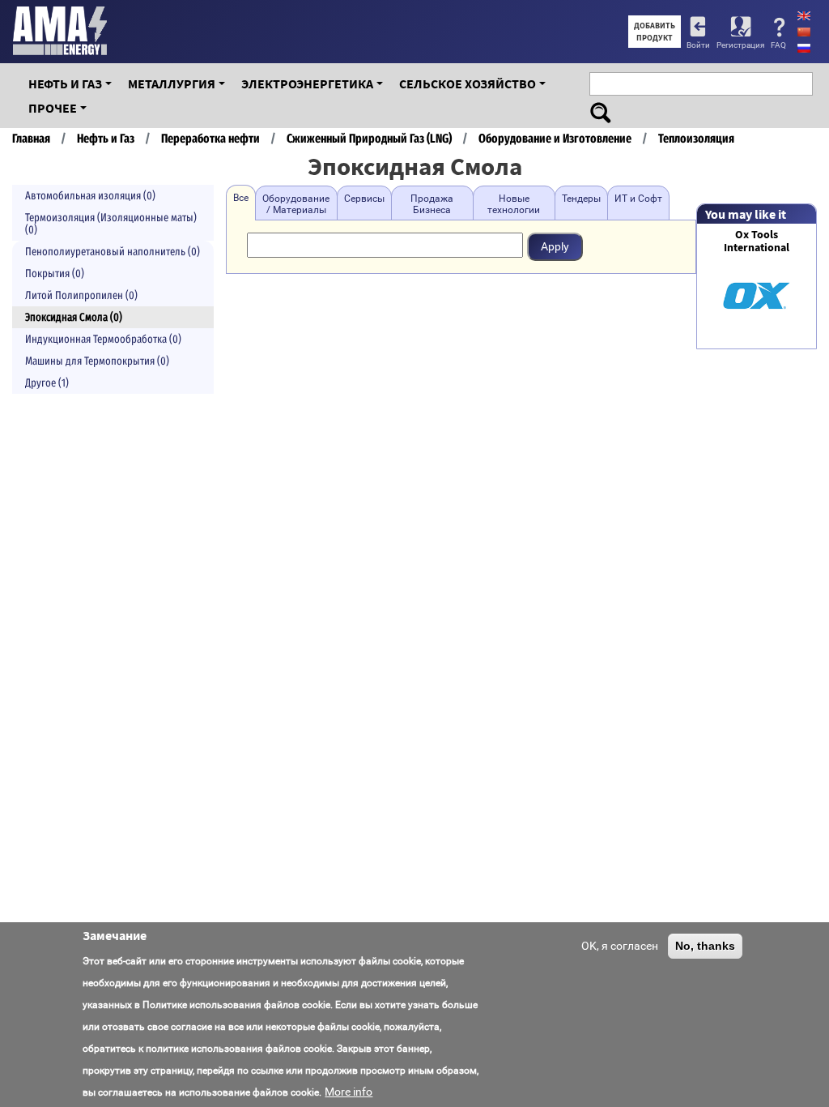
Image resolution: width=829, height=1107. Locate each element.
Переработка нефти (210, 138)
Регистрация (740, 45)
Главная (31, 138)
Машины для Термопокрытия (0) (97, 361)
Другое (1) (47, 383)
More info (348, 1091)
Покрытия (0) (54, 273)
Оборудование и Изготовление (554, 138)
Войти (698, 45)
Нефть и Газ (65, 83)
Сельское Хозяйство (467, 83)
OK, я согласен (619, 945)
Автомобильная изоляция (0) (90, 196)
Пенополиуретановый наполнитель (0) (112, 252)
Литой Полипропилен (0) (81, 295)
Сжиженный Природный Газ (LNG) (369, 138)
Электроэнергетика (307, 83)
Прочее (52, 108)
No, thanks (705, 945)
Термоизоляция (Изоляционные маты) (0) (111, 224)
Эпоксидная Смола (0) (73, 317)
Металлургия (171, 83)
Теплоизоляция (696, 138)
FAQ (778, 45)
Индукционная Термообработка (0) (103, 339)
